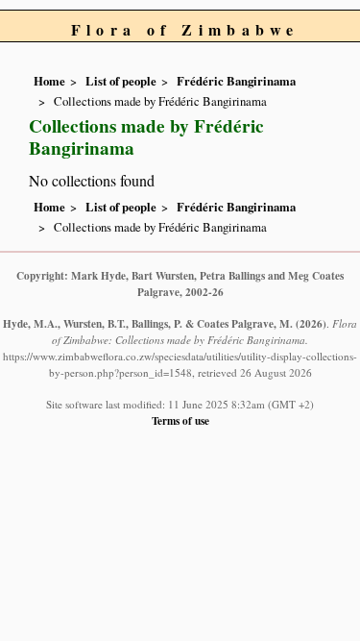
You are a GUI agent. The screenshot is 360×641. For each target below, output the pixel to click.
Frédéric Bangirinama (236, 80)
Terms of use (180, 420)
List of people (120, 80)
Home (49, 80)
